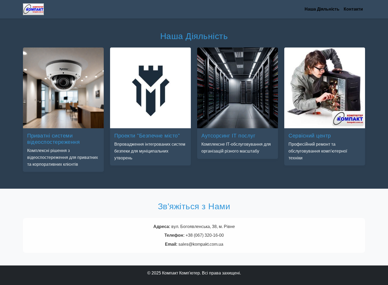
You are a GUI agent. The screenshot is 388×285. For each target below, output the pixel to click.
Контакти (353, 9)
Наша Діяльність (322, 9)
